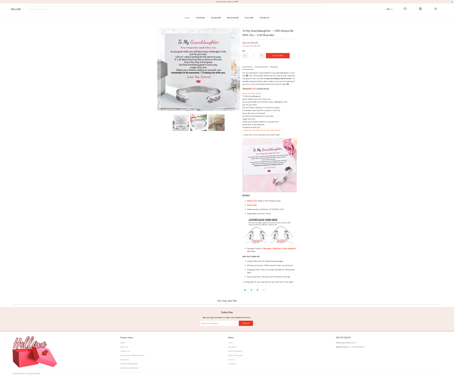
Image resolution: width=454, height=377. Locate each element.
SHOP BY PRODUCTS (235, 355)
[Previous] (159, 69)
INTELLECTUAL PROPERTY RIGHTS (132, 355)
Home (230, 343)
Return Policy (125, 360)
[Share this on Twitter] (245, 290)
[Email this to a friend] (263, 290)
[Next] (238, 69)
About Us (231, 360)
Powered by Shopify (32, 374)
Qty (243, 51)
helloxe (21, 374)
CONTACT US (125, 351)
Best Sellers (232, 347)
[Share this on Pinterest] (257, 290)
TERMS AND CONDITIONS (129, 368)
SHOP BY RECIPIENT (235, 351)
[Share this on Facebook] (251, 290)
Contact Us (232, 364)
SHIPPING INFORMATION (129, 364)
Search (122, 343)
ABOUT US (124, 347)
